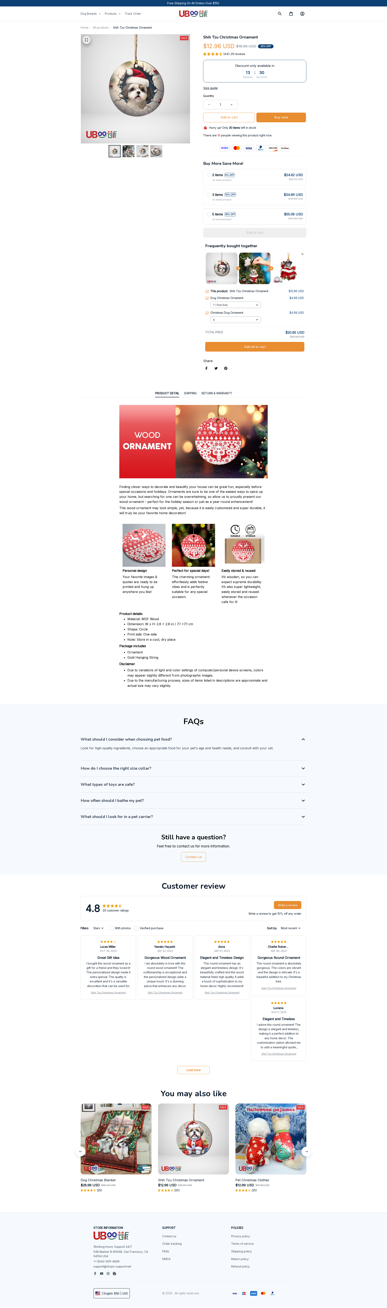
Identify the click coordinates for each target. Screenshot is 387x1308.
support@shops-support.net (112, 1266)
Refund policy (240, 1266)
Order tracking (172, 1243)
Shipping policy (241, 1251)
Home (84, 27)
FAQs (165, 1251)
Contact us (169, 1236)
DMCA (166, 1259)
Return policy (240, 1259)
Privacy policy (240, 1236)
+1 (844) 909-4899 (107, 1261)
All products (101, 27)
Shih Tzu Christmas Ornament (108, 992)
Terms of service (242, 1243)
